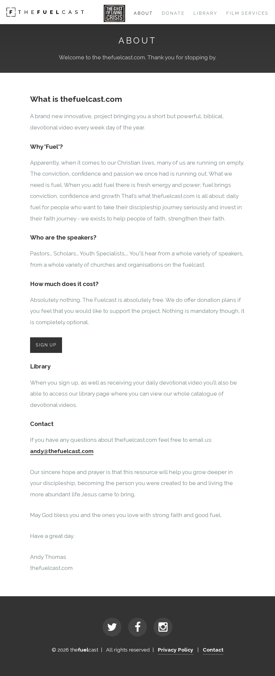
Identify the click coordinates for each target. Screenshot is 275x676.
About (143, 13)
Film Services (247, 13)
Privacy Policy (175, 650)
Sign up (46, 345)
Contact (213, 650)
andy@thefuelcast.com (61, 451)
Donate (173, 13)
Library (205, 13)
